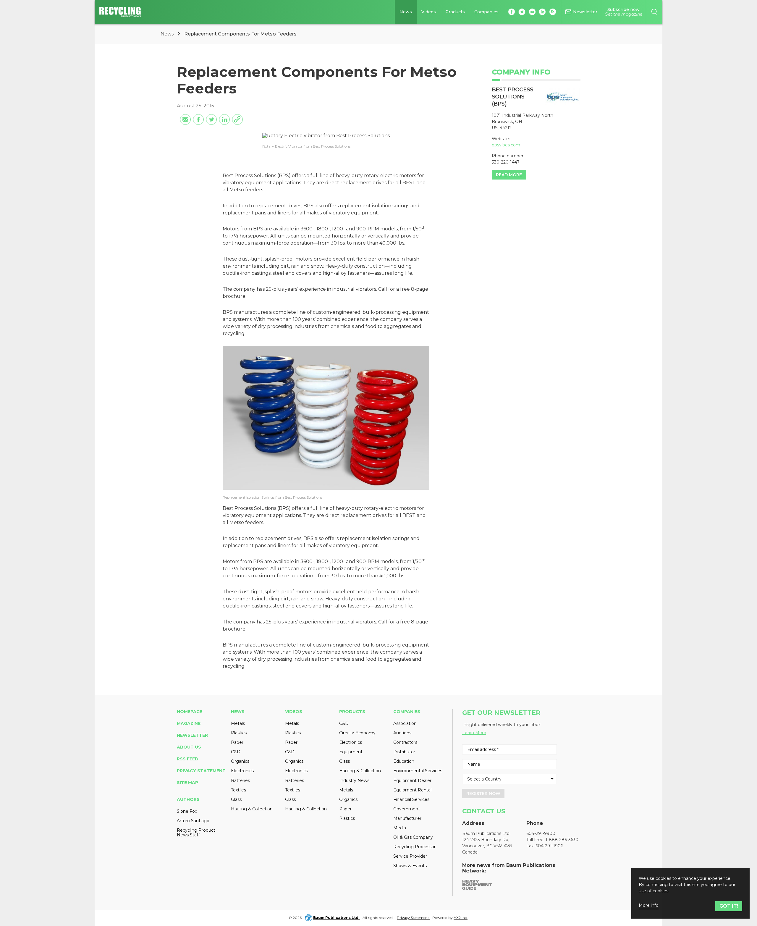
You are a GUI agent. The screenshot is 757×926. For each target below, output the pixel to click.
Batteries (240, 780)
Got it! (728, 906)
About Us (189, 747)
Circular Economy (357, 733)
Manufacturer (407, 818)
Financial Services (411, 799)
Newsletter (192, 735)
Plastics (239, 733)
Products (455, 11)
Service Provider (410, 856)
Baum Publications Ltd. (336, 917)
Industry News (354, 780)
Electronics (242, 770)
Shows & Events (410, 865)
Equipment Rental (412, 790)
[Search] (654, 12)
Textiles (238, 790)
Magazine (188, 723)
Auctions (402, 733)
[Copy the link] (237, 119)
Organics (240, 761)
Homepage (189, 711)
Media (399, 827)
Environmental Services (417, 770)
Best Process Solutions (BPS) (512, 96)
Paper (237, 742)
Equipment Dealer (412, 780)
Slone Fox (187, 811)
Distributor (404, 751)
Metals (238, 723)
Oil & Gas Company (413, 837)
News (405, 11)
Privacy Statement (201, 770)
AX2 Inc (461, 917)
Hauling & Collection (252, 809)
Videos (428, 11)
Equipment (351, 751)
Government (406, 809)
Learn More (474, 732)
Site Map (187, 782)
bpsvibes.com (506, 145)
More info (649, 905)
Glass (236, 799)
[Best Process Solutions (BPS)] (562, 97)
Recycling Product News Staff (196, 832)
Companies (486, 11)
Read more (509, 174)
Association (405, 723)
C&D (235, 751)
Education (403, 761)
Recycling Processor (414, 846)
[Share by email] (185, 119)
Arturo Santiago (193, 820)
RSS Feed (187, 759)
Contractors (405, 742)
